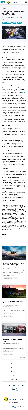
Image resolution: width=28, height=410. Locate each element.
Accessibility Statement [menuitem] (18, 405)
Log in (3, 2)
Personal (13, 364)
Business (13, 367)
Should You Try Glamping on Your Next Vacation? (13, 302)
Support (13, 379)
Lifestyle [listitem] (10, 316)
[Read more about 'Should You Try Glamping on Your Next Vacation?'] (14, 291)
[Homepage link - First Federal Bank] (14, 400)
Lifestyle (19, 22)
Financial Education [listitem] (8, 278)
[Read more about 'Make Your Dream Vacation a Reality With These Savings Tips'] (14, 253)
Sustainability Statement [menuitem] (9, 406)
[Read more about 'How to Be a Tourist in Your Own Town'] (14, 329)
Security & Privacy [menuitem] (8, 405)
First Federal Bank (6, 17)
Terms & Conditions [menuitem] (19, 406)
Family (14, 22)
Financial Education (7, 22)
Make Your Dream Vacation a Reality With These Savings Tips (14, 264)
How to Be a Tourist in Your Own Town (12, 340)
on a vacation (12, 47)
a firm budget (10, 176)
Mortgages (13, 371)
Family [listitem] (15, 278)
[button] (26, 1)
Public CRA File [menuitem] (14, 407)
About (13, 375)
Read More (22, 280)
